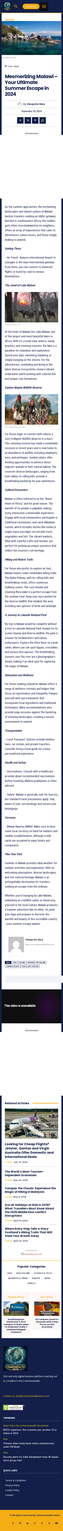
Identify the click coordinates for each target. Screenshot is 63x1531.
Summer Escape (12, 966)
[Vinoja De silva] (20, 104)
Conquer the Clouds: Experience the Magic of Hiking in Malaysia (30, 1190)
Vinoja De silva (36, 104)
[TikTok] (35, 1523)
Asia (5, 1439)
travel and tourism (30, 966)
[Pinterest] (35, 120)
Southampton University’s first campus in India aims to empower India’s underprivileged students (16, 1325)
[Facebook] (20, 120)
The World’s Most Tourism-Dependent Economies (24, 1173)
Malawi (22, 962)
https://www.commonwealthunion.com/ (40, 944)
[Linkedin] (27, 1523)
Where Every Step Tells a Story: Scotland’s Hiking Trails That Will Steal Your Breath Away (28, 1232)
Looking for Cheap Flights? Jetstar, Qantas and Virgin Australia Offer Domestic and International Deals (29, 1150)
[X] (28, 120)
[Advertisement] (31, 167)
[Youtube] (56, 1523)
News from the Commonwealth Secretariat (25, 1425)
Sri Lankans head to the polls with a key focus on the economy (46, 1323)
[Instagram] (20, 1523)
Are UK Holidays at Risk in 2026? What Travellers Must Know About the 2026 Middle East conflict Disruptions (29, 1210)
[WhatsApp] (42, 120)
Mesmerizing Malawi (36, 962)
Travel (10, 20)
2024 (15, 962)
